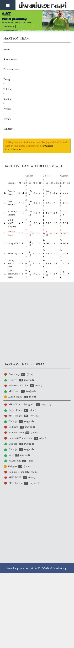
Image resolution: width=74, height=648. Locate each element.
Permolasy (12, 253)
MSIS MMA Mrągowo (12, 223)
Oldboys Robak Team (11, 263)
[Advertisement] (37, 321)
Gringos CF (13, 243)
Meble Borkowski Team (13, 273)
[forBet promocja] (37, 30)
